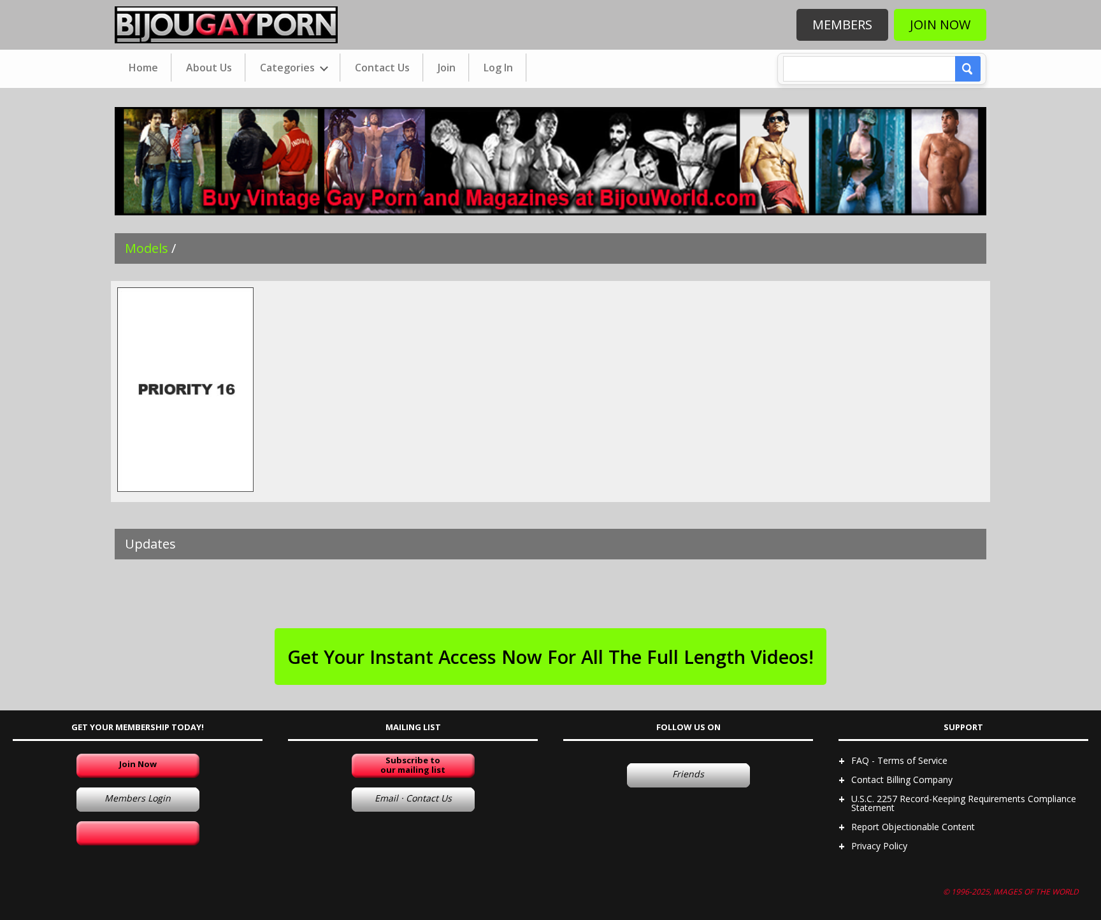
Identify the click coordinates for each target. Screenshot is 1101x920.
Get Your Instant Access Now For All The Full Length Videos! (550, 656)
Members (842, 24)
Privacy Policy (879, 846)
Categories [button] (288, 68)
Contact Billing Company (902, 779)
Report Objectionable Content (913, 827)
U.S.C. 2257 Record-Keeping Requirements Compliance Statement (963, 803)
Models (146, 248)
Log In (498, 68)
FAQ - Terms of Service (899, 760)
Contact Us (382, 68)
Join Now (940, 24)
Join (447, 68)
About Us (209, 68)
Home (143, 68)
